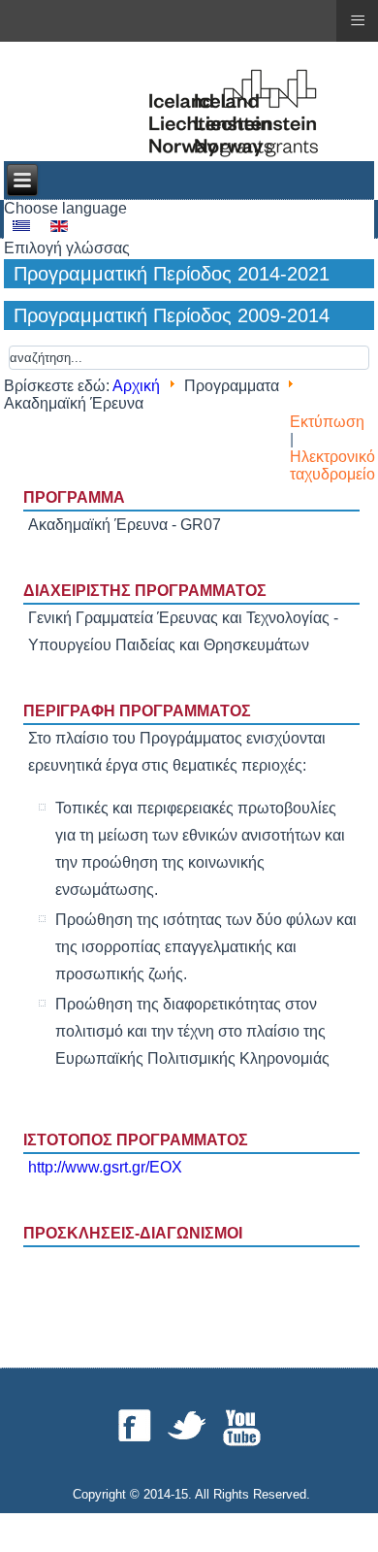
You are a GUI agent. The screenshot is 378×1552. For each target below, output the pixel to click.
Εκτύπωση (327, 421)
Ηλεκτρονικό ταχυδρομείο (332, 465)
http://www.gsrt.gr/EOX (105, 1167)
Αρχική (136, 386)
